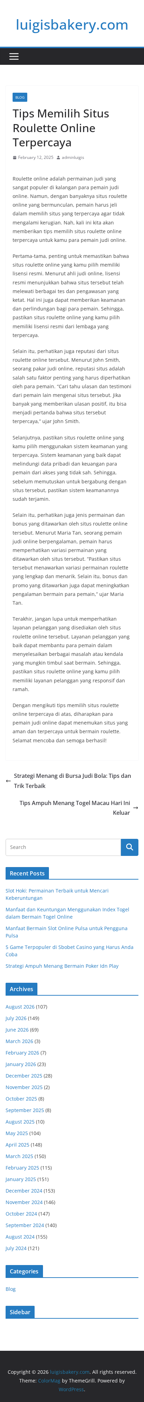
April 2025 (17, 1144)
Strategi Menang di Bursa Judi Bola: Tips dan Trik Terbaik (72, 781)
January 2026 (21, 1064)
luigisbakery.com (72, 24)
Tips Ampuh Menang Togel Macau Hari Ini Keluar (75, 808)
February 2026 (22, 1052)
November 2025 (24, 1087)
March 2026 (19, 1041)
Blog (19, 97)
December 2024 (24, 1190)
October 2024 (21, 1213)
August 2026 (20, 1006)
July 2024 (16, 1248)
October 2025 (21, 1098)
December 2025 (24, 1075)
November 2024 (24, 1202)
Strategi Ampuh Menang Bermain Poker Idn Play (62, 966)
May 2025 (17, 1133)
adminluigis (73, 157)
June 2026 (17, 1029)
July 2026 (16, 1018)
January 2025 (21, 1179)
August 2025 (20, 1121)
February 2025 (22, 1167)
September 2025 (25, 1110)
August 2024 (20, 1236)
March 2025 (19, 1156)
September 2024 (25, 1225)
